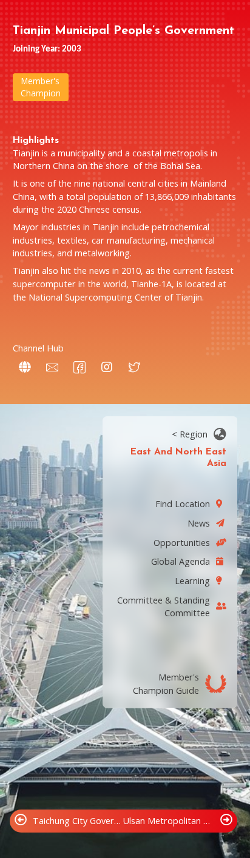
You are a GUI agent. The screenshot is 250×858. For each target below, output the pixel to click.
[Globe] (25, 367)
